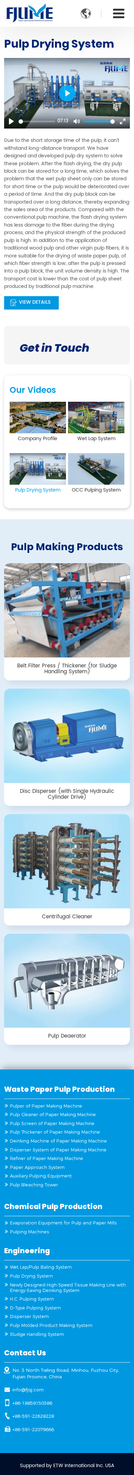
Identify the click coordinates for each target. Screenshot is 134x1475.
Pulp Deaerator (67, 1036)
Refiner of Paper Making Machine (46, 1158)
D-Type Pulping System (35, 1307)
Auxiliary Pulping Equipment (41, 1175)
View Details (35, 302)
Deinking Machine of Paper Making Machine (58, 1141)
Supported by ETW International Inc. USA (67, 1466)
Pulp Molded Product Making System (51, 1325)
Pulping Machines (29, 1231)
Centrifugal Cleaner (67, 916)
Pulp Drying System (31, 1276)
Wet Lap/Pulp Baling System (41, 1267)
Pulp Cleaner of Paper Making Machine (53, 1114)
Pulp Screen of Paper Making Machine (52, 1123)
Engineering (27, 1251)
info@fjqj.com (28, 1389)
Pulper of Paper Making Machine (46, 1106)
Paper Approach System (37, 1167)
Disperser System (29, 1316)
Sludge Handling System (37, 1334)
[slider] (37, 121)
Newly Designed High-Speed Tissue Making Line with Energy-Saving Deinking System (68, 1287)
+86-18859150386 (32, 1403)
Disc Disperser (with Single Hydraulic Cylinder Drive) (67, 794)
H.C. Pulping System (32, 1299)
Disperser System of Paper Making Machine (58, 1149)
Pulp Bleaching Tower (34, 1184)
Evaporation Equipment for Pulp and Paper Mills (63, 1222)
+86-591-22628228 (33, 1416)
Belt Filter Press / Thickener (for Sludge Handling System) (67, 669)
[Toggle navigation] (119, 13)
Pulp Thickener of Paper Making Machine (55, 1132)
